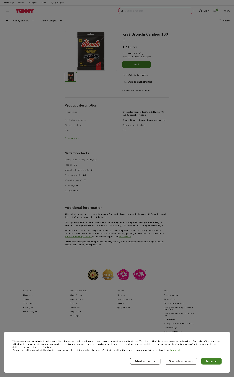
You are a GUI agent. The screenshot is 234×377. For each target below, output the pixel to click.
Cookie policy (176, 350)
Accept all (211, 361)
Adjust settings (143, 361)
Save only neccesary (181, 361)
